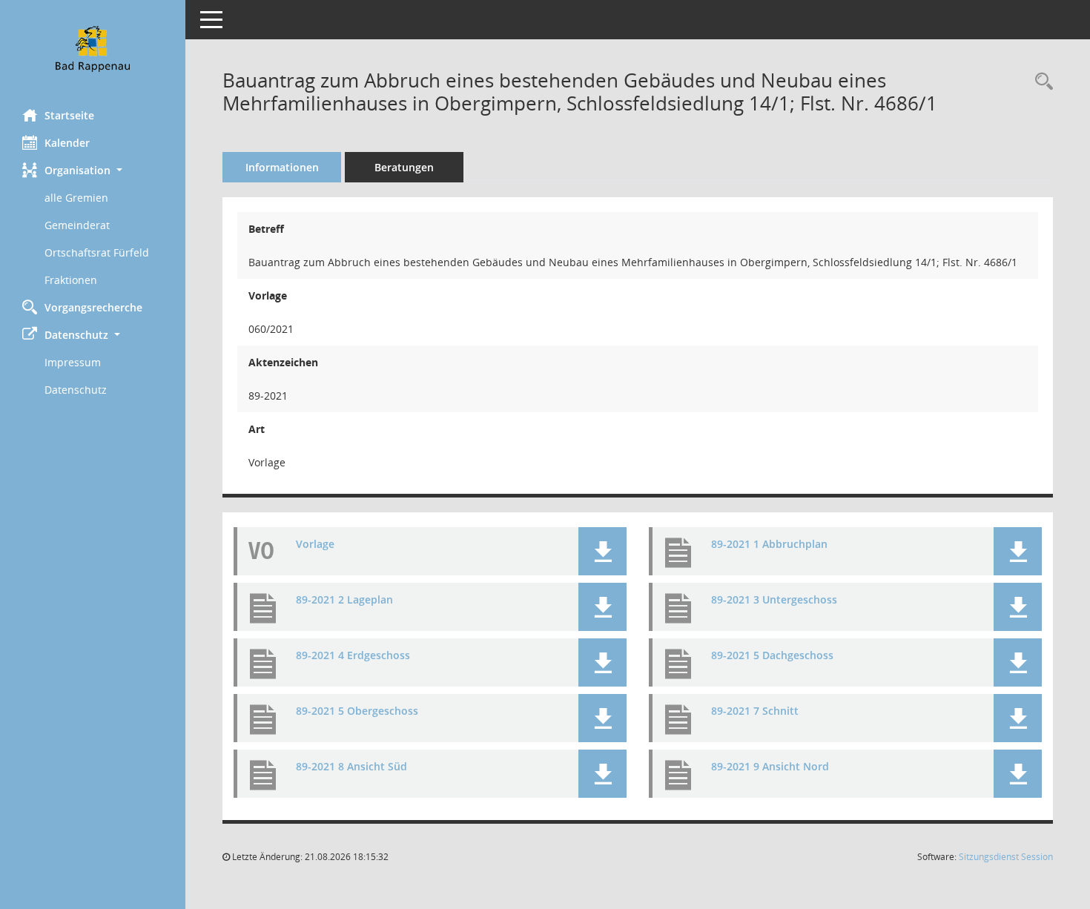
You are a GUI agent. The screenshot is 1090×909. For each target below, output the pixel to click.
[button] (92, 170)
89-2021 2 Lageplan (344, 600)
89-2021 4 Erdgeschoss (353, 655)
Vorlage (315, 544)
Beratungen (404, 167)
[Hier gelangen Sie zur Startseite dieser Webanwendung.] (92, 49)
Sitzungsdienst (1006, 856)
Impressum (72, 362)
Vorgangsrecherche (93, 307)
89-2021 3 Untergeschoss (774, 600)
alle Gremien (76, 198)
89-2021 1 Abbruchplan (769, 544)
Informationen (282, 167)
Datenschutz (75, 390)
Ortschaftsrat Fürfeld (96, 252)
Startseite (69, 115)
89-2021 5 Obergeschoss (357, 711)
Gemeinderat (77, 225)
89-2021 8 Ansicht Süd (351, 767)
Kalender (67, 143)
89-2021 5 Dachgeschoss (772, 655)
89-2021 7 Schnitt (755, 711)
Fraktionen (70, 280)
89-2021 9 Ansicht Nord (770, 767)
